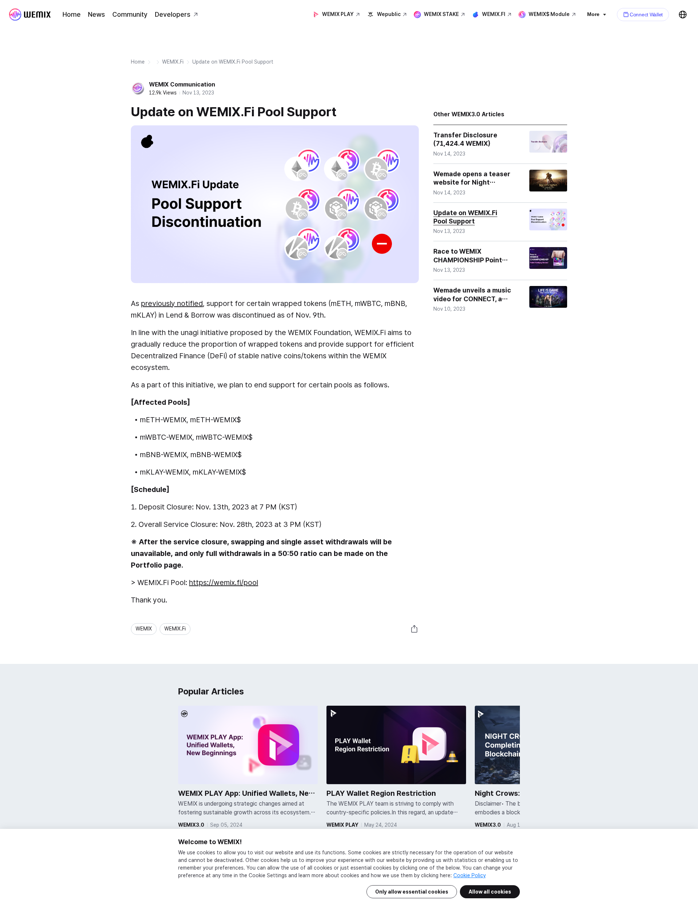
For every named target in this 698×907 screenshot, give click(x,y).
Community (130, 14)
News (96, 14)
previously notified (172, 303)
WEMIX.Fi (173, 62)
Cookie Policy (469, 875)
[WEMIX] (30, 14)
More (593, 14)
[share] (414, 629)
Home (72, 14)
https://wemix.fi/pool (223, 582)
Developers (172, 14)
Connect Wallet (646, 14)
